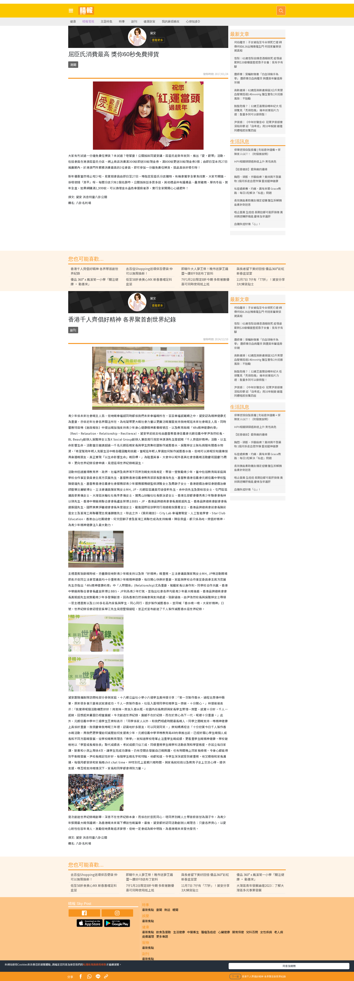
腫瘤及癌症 (208, 932)
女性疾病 (266, 932)
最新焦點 (148, 909)
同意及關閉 (289, 966)
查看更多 (157, 40)
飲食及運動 (163, 932)
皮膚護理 (148, 936)
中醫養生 (193, 932)
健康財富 (149, 21)
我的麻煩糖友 (171, 21)
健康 (73, 21)
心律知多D (193, 21)
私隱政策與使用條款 (94, 964)
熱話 (167, 909)
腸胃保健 (238, 932)
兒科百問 (252, 932)
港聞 (73, 64)
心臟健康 (224, 932)
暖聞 (175, 909)
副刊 (134, 21)
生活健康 (179, 932)
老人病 (278, 932)
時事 (122, 21)
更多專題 (162, 936)
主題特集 (106, 21)
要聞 (159, 909)
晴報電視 (88, 21)
